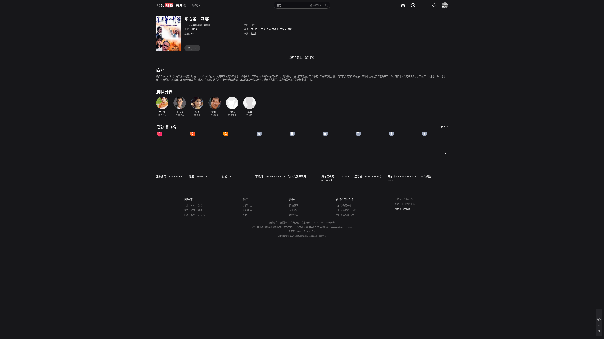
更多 (443, 127)
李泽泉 (283, 29)
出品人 (201, 215)
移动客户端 (345, 205)
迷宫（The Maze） (199, 176)
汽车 (193, 210)
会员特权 (247, 205)
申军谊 (254, 29)
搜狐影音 (344, 210)
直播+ (354, 210)
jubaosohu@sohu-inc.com (340, 227)
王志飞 (262, 29)
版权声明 (288, 227)
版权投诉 (293, 215)
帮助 (245, 215)
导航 (195, 5)
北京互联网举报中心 (405, 204)
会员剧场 (247, 210)
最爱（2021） (229, 176)
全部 (186, 205)
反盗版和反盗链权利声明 (307, 227)
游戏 (200, 205)
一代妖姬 (426, 176)
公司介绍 (330, 222)
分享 (193, 48)
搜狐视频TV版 (347, 215)
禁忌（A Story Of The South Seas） (402, 178)
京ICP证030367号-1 (306, 231)
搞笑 (193, 215)
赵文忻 (254, 33)
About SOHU (318, 222)
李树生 (275, 29)
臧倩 (290, 29)
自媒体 (188, 199)
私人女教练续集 (297, 176)
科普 (186, 210)
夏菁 (268, 29)
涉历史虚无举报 (402, 209)
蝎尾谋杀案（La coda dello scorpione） (335, 178)
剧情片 (194, 29)
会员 (246, 199)
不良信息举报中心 (404, 199)
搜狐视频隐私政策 (272, 227)
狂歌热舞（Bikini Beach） (170, 176)
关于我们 (293, 210)
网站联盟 (293, 205)
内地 (253, 25)
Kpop (193, 205)
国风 (186, 215)
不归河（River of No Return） (270, 176)
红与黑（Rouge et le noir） (368, 176)
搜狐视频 (165, 5)
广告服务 (295, 222)
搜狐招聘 (284, 222)
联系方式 (305, 222)
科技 (200, 210)
